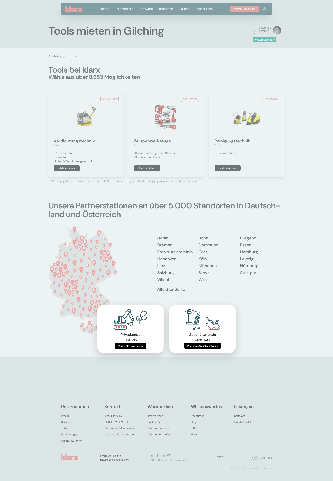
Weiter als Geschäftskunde (202, 345)
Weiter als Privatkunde (130, 345)
